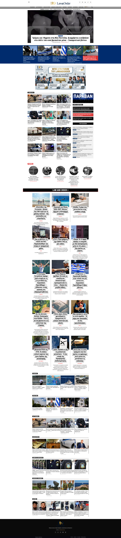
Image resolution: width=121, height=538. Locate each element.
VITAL (41, 327)
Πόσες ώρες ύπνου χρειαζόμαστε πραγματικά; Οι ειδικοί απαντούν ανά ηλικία (60, 318)
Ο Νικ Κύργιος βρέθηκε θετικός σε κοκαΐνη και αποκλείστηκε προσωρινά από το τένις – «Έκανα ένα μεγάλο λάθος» (60, 280)
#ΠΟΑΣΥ (63, 9)
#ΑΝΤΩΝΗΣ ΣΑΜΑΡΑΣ (68, 9)
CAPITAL (60, 216)
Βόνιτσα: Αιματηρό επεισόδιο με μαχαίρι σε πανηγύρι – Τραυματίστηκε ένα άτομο (49, 105)
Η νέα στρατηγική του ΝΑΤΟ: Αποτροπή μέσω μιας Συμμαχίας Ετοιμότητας (60, 178)
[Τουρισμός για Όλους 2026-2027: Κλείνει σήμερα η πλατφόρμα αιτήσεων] (60, 200)
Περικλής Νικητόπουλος (46, 177)
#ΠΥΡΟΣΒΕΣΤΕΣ (46, 9)
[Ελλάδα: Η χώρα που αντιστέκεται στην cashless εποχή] (80, 200)
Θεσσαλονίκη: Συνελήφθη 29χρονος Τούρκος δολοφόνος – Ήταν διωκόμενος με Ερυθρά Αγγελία (29, 58)
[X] (91, 2)
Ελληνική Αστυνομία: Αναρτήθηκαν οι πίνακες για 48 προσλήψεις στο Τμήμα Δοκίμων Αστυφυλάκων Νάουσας (81, 471)
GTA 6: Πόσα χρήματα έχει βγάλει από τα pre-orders (60, 241)
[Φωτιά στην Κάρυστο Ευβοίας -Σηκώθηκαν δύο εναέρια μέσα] (39, 402)
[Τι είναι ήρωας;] (47, 170)
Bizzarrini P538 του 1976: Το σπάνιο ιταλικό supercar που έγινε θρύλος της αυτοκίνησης (90, 58)
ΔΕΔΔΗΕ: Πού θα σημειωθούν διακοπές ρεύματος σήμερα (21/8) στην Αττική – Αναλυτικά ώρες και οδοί (83, 108)
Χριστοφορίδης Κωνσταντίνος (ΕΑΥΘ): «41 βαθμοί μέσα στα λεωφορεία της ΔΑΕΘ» (33, 178)
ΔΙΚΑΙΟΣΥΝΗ (75, 134)
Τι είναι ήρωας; (47, 176)
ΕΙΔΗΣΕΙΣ (74, 129)
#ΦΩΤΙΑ (51, 9)
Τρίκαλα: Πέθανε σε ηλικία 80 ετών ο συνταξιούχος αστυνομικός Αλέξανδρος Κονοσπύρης (63, 138)
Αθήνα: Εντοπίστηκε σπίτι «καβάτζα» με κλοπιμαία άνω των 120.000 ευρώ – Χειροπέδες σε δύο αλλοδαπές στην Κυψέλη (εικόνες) (64, 155)
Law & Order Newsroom (26, 61)
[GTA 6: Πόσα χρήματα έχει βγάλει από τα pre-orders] (60, 232)
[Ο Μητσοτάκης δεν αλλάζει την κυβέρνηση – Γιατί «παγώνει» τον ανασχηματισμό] (59, 51)
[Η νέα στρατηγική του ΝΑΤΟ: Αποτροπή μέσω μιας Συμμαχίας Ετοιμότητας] (60, 170)
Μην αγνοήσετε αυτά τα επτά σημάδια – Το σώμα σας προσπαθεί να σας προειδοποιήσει (80, 318)
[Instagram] (82, 2)
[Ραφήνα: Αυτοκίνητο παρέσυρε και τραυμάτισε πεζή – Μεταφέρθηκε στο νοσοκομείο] (53, 380)
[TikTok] (88, 2)
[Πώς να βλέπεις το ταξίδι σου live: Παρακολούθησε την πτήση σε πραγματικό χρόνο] (41, 232)
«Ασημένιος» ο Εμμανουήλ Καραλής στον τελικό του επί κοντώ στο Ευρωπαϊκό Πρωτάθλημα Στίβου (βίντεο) (80, 280)
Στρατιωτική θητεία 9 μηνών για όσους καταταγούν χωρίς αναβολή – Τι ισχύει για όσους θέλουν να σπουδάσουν (38, 492)
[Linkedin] (85, 2)
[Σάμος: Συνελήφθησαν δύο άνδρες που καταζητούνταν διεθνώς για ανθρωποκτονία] (35, 115)
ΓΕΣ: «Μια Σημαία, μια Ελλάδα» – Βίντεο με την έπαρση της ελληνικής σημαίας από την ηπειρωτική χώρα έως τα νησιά (81, 492)
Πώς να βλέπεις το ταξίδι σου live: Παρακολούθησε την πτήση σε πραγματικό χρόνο (41, 243)
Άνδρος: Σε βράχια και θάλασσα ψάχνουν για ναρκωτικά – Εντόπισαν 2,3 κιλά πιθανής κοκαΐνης (48, 122)
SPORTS (68, 55)
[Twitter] (58, 532)
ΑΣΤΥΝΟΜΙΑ (60, 35)
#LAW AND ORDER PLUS (76, 9)
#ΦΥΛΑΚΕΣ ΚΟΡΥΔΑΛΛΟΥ (57, 9)
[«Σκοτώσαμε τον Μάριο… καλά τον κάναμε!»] (87, 170)
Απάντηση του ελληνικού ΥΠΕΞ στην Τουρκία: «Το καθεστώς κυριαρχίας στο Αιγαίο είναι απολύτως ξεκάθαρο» (81, 409)
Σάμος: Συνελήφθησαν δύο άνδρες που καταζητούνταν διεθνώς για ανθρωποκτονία (35, 121)
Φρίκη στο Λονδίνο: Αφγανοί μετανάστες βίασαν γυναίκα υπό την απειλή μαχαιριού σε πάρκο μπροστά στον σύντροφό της (39, 513)
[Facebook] (80, 2)
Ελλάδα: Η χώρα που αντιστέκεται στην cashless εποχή (80, 209)
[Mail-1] (65, 532)
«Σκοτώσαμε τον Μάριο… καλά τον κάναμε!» (87, 177)
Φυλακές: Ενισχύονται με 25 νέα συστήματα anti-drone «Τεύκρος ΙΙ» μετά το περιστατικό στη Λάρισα (39, 430)
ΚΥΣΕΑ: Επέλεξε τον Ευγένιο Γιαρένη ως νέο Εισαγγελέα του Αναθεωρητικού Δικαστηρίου (81, 451)
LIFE (60, 246)
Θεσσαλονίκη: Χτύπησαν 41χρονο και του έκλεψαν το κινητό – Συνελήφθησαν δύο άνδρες (34, 154)
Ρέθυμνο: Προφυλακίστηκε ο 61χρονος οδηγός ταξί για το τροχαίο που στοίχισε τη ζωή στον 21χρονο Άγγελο (39, 451)
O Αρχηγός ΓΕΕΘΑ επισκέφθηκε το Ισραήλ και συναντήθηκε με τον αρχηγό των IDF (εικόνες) (67, 492)
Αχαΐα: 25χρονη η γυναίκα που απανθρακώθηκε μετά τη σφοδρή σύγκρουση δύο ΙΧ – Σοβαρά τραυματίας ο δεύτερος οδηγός (49, 138)
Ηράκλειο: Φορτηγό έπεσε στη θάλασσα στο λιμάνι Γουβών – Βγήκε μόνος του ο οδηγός (67, 387)
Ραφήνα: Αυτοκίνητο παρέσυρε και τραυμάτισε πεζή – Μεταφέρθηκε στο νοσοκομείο (52, 387)
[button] (92, 7)
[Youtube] (63, 532)
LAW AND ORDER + (60, 190)
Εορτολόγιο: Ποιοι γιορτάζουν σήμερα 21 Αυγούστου (82, 111)
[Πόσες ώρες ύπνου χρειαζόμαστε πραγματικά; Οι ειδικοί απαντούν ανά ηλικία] (60, 307)
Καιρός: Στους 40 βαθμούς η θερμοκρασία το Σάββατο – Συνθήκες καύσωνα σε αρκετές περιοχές (38, 387)
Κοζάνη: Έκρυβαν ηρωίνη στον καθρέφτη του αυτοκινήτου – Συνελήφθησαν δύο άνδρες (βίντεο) (48, 155)
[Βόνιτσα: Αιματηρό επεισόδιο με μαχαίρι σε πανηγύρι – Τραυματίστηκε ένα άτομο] (49, 98)
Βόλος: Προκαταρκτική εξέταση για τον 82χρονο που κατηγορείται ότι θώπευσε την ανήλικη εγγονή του (53, 451)
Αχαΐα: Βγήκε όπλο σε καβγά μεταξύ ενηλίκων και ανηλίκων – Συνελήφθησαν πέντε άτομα (44, 58)
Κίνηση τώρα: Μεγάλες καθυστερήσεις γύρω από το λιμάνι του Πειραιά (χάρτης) (82, 115)
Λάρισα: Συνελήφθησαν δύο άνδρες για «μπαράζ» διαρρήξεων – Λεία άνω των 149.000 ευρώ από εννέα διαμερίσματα (64, 122)
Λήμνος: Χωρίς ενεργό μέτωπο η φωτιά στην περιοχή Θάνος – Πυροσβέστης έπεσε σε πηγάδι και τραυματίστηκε (34, 138)
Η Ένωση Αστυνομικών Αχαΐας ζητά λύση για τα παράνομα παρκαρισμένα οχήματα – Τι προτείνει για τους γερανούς (67, 471)
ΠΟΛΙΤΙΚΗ (54, 55)
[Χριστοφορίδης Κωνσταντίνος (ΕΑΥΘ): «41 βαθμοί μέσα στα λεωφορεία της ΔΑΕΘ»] (33, 170)
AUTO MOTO (85, 55)
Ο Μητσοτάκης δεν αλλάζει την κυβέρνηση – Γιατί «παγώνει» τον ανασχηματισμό (59, 58)
